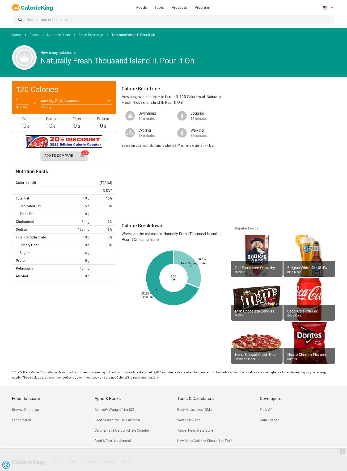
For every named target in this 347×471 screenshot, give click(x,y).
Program (202, 7)
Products (179, 7)
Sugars (25, 253)
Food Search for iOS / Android (117, 420)
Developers (270, 398)
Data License (269, 420)
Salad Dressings (91, 35)
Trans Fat (27, 214)
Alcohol (22, 276)
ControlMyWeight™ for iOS (115, 410)
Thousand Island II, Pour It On (133, 35)
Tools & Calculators (195, 398)
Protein (21, 261)
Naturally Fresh (58, 35)
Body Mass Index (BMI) (194, 410)
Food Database (26, 398)
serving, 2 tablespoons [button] (60, 100)
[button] (328, 7)
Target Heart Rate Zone (195, 430)
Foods (141, 7)
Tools (159, 7)
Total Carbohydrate (31, 237)
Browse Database (25, 410)
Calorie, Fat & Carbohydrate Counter (122, 430)
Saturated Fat (30, 206)
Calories (22, 183)
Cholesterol (25, 222)
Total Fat (22, 198)
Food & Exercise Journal (113, 441)
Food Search (21, 420)
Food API (266, 410)
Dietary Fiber (29, 245)
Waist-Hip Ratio (188, 420)
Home (16, 35)
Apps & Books (108, 398)
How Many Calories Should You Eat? (204, 441)
